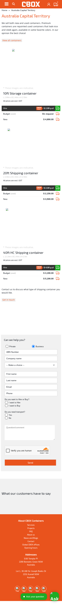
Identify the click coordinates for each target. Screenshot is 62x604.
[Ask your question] (54, 596)
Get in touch (8, 299)
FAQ (31, 531)
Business (39, 346)
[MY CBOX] (48, 4)
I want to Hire (14, 402)
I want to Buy (14, 406)
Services (31, 525)
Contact (31, 541)
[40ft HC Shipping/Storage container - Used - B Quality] (57, 273)
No (10, 418)
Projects (31, 528)
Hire (28, 108)
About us (31, 534)
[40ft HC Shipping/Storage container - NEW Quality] (57, 267)
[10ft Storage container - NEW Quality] (57, 108)
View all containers (11, 40)
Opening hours (30, 548)
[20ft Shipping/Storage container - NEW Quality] (57, 188)
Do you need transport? (15, 412)
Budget (28, 114)
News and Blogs (31, 538)
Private (12, 346)
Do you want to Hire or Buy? (17, 399)
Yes (10, 415)
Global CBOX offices (31, 544)
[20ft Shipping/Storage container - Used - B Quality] (57, 193)
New (28, 119)
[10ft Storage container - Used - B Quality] (57, 114)
